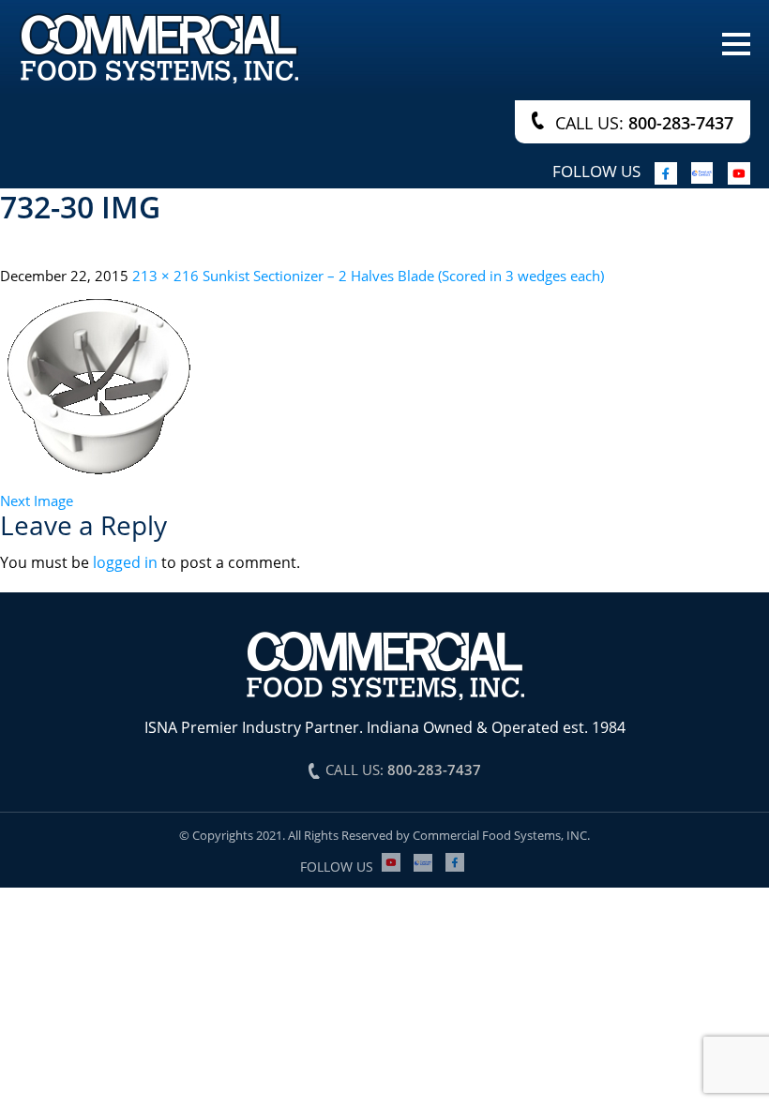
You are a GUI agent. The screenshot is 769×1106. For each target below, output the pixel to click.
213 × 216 (165, 275)
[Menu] (736, 42)
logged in (125, 562)
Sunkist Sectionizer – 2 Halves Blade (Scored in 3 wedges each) (403, 275)
